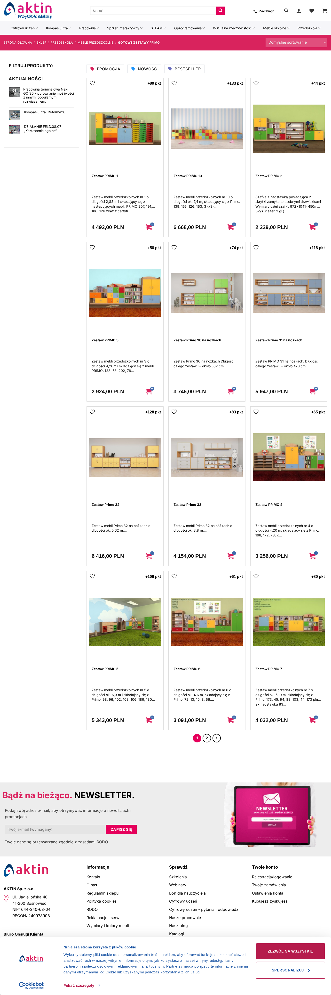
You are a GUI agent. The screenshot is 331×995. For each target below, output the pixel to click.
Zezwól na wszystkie (290, 951)
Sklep (41, 42)
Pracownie (87, 28)
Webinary (177, 884)
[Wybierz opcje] (152, 227)
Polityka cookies (102, 901)
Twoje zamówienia (269, 884)
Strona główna (18, 42)
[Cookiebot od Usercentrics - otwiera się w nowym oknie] (31, 985)
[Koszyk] (325, 10)
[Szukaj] (286, 10)
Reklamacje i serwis (104, 917)
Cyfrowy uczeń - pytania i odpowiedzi (204, 909)
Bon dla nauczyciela (187, 893)
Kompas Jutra (57, 28)
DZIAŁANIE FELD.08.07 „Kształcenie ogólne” (42, 129)
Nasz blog (178, 925)
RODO (92, 909)
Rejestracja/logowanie (272, 876)
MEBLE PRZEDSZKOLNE (95, 42)
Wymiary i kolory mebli (108, 925)
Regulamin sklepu (102, 893)
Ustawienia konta (267, 893)
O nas (92, 884)
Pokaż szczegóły (78, 985)
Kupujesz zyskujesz (270, 901)
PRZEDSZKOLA (62, 42)
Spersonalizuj (288, 970)
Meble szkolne (274, 28)
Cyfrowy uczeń (23, 28)
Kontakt (93, 876)
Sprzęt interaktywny (123, 28)
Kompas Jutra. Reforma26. (45, 112)
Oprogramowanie (188, 28)
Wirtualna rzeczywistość (232, 28)
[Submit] (220, 11)
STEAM (157, 28)
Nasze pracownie (185, 917)
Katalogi (176, 933)
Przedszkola (307, 28)
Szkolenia (178, 876)
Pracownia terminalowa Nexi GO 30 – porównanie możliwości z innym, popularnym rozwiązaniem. (48, 95)
